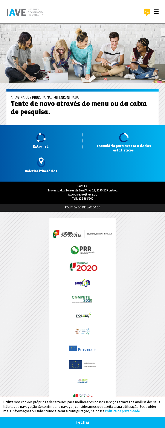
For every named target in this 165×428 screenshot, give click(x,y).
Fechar (82, 422)
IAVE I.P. (82, 186)
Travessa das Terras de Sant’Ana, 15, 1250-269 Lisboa (82, 190)
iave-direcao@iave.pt (82, 194)
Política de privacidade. (123, 411)
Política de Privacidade (82, 207)
